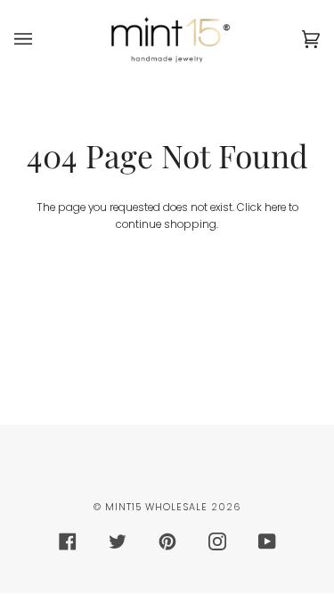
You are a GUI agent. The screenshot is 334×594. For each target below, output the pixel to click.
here (275, 207)
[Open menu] (41, 39)
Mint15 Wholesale (156, 507)
